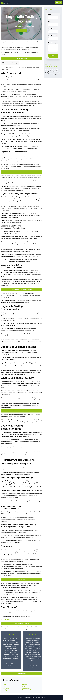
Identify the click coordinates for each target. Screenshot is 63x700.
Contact (58, 2)
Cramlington (6, 688)
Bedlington (6, 690)
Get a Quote (21, 30)
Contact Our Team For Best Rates (21, 172)
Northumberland (26, 688)
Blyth (23, 686)
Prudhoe (3, 619)
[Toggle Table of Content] (16, 63)
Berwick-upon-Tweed (28, 690)
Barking (8, 619)
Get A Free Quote (21, 673)
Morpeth (5, 686)
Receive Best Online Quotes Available (22, 289)
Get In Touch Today (22, 58)
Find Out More (21, 579)
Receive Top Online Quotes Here (21, 411)
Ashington (25, 684)
